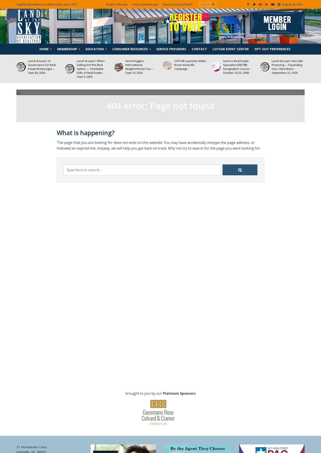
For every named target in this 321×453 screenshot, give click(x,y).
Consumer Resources (130, 49)
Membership (67, 49)
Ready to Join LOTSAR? (177, 4)
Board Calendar (117, 4)
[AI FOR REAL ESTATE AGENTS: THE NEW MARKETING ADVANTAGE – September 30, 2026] (268, 67)
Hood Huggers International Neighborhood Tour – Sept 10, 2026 (94, 67)
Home (44, 49)
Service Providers (171, 49)
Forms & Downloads (145, 4)
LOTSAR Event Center (231, 49)
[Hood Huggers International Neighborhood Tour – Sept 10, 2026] (73, 67)
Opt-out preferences (272, 49)
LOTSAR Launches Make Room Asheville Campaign (145, 65)
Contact (199, 49)
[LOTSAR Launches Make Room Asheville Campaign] (122, 65)
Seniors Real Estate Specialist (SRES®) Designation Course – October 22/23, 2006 (192, 67)
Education (95, 49)
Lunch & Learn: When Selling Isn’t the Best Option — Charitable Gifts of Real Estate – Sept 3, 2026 (45, 69)
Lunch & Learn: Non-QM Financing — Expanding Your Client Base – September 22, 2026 (242, 67)
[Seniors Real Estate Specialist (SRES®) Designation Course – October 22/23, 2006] (171, 67)
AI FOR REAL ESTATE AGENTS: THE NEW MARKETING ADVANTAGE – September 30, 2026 (291, 67)
